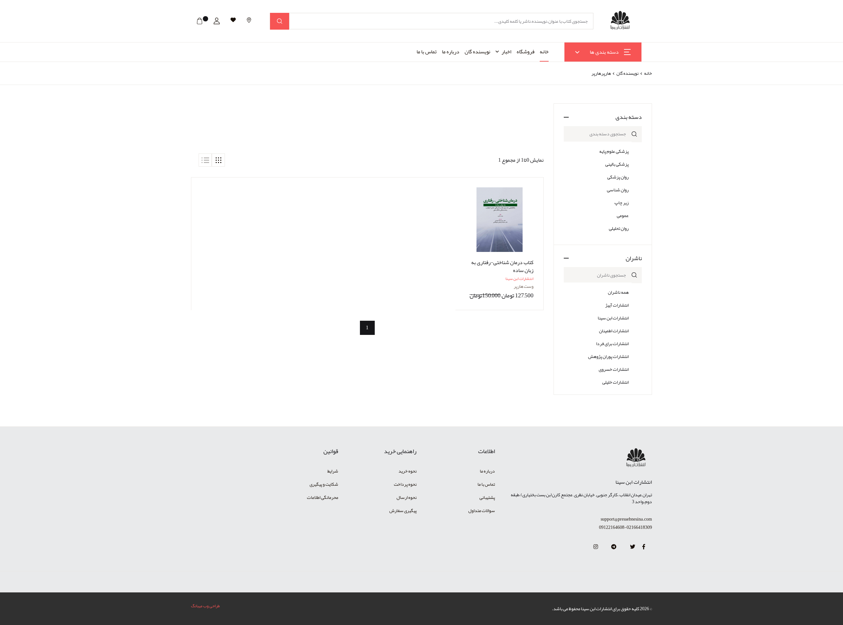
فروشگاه (525, 51)
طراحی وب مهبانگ (205, 606)
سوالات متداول (481, 510)
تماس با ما (427, 51)
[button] (216, 21)
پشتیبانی (487, 497)
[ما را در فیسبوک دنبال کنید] (643, 547)
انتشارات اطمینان (614, 330)
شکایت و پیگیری (324, 484)
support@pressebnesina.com (626, 519)
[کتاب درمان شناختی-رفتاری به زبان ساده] (499, 219)
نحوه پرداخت (405, 484)
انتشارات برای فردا (612, 343)
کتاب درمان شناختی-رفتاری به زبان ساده (502, 266)
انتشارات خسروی (614, 369)
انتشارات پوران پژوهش (608, 356)
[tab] (218, 160)
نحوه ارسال (406, 497)
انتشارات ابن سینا (613, 317)
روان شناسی (618, 189)
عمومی (623, 215)
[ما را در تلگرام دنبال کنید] (613, 547)
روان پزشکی (618, 176)
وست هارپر (523, 286)
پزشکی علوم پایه (614, 151)
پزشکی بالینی (617, 164)
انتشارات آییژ (617, 305)
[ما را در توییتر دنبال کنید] (632, 547)
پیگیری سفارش (403, 510)
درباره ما (450, 51)
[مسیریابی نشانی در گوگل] (249, 20)
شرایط (332, 471)
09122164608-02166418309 (625, 527)
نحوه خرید (407, 471)
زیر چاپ (621, 202)
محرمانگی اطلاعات (322, 497)
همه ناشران (618, 292)
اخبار (506, 51)
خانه (544, 51)
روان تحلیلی (619, 228)
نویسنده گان (477, 51)
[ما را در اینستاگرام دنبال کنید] (595, 547)
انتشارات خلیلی (615, 382)
